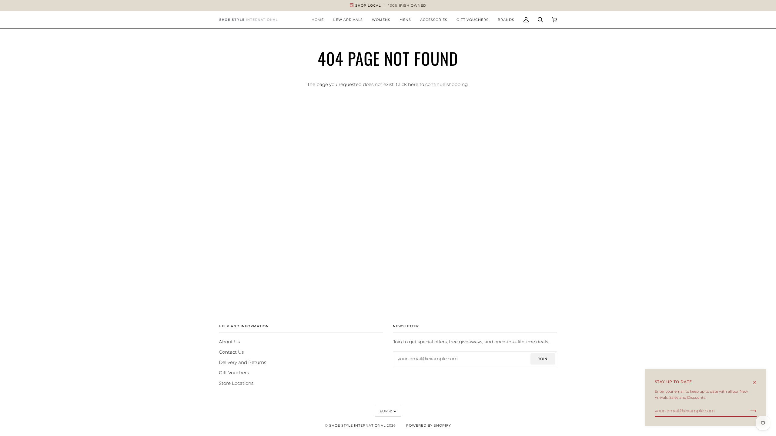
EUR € (386, 411)
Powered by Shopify (428, 425)
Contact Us (231, 352)
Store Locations (236, 383)
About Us (229, 342)
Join (542, 359)
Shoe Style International (357, 425)
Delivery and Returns (242, 362)
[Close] (757, 379)
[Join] (749, 411)
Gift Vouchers (234, 372)
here (413, 84)
